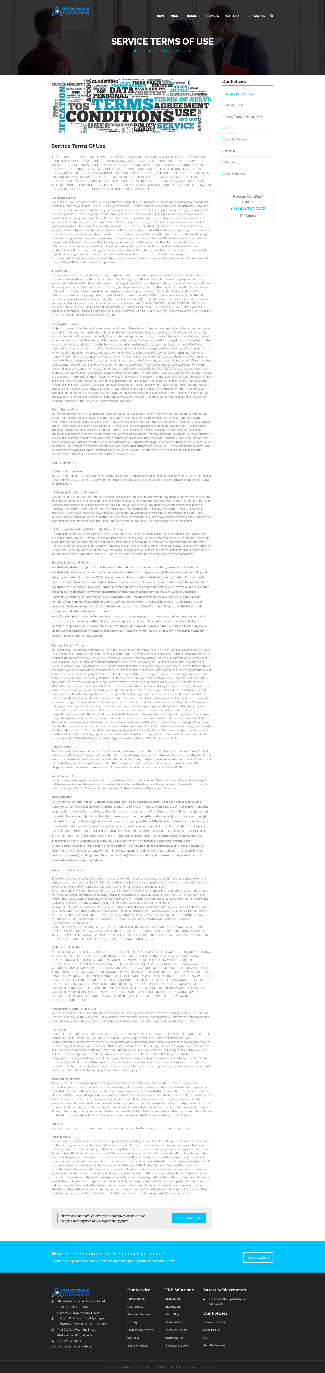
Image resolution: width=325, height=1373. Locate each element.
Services (212, 15)
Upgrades (133, 1337)
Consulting (172, 1314)
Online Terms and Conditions (244, 116)
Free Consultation (189, 1218)
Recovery (231, 162)
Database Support (176, 1345)
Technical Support (176, 1330)
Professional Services (141, 1330)
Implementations (137, 1345)
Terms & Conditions (215, 1322)
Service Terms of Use (239, 93)
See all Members (258, 1257)
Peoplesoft (233, 15)
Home (161, 15)
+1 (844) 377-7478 (247, 208)
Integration (172, 1306)
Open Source (135, 1306)
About (175, 15)
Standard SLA (234, 105)
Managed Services (138, 1314)
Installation (172, 1298)
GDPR (229, 128)
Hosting (132, 1322)
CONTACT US (256, 15)
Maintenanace (174, 1322)
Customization (174, 1337)
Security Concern (236, 139)
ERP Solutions (136, 1298)
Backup (230, 150)
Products (192, 15)
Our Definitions (235, 173)
